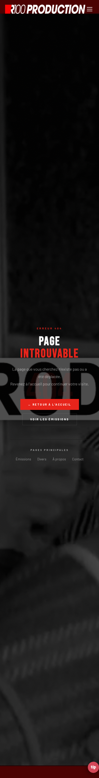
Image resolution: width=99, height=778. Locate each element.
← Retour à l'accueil (49, 404)
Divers (41, 459)
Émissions (23, 459)
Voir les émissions (49, 419)
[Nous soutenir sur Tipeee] (93, 767)
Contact (78, 459)
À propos (59, 459)
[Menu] (89, 9)
